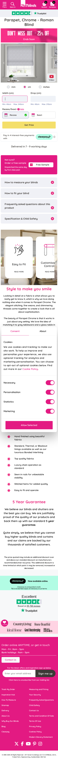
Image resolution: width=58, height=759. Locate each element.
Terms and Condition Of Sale (41, 716)
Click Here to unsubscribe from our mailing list (29, 680)
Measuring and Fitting (38, 689)
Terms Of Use (35, 721)
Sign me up (45, 673)
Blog (4, 726)
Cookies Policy (35, 731)
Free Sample (42, 164)
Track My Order (8, 689)
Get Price (29, 125)
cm (29, 87)
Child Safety (34, 705)
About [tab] (43, 331)
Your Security (35, 695)
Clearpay (5, 731)
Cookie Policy (30, 368)
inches (46, 87)
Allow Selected (29, 425)
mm (13, 87)
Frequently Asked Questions (41, 700)
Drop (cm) (36, 93)
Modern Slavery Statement (41, 737)
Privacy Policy (35, 726)
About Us (6, 716)
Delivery (5, 710)
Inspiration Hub (8, 695)
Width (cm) (8, 93)
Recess (13, 115)
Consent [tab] (15, 331)
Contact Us (10, 659)
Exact (39, 115)
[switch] (50, 392)
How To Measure (9, 700)
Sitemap (5, 705)
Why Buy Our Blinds (10, 721)
